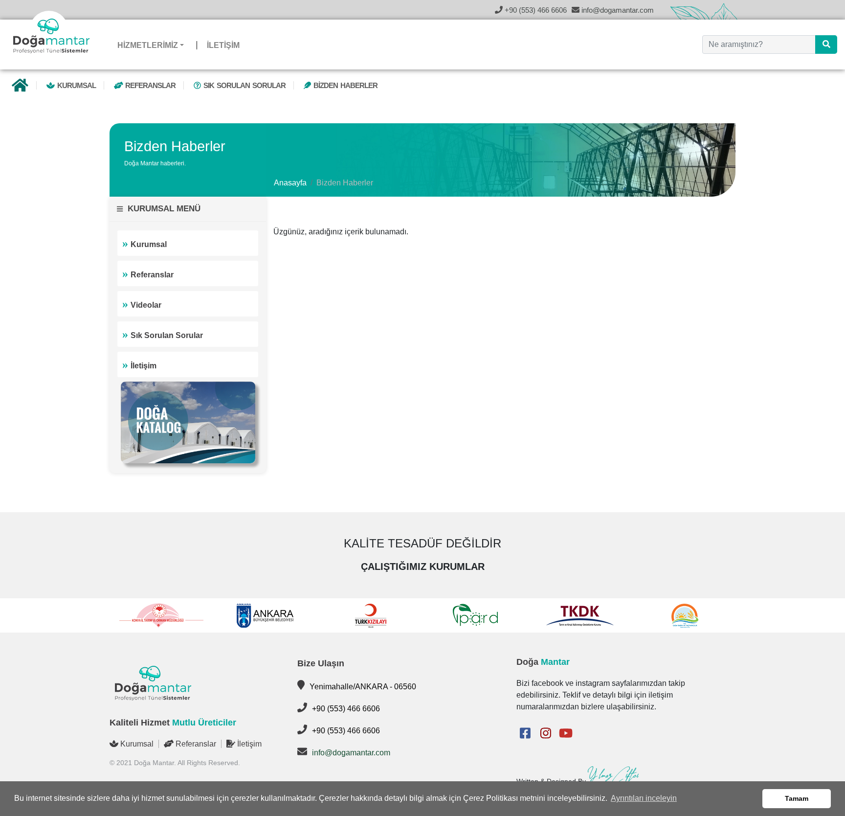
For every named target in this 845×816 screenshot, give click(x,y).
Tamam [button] (796, 798)
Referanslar (149, 85)
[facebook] (525, 733)
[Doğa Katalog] (188, 422)
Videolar (146, 305)
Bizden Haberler (344, 85)
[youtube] (566, 733)
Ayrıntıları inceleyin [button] (644, 798)
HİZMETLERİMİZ (147, 45)
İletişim (143, 366)
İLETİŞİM (223, 45)
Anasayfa (290, 183)
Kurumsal (75, 85)
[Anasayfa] (20, 87)
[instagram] (545, 733)
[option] (161, 615)
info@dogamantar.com (351, 752)
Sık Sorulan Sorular (243, 85)
